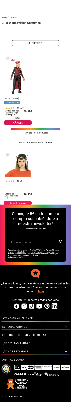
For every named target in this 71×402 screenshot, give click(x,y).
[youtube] (39, 306)
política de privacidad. (16, 257)
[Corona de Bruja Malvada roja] (7, 155)
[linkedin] (54, 306)
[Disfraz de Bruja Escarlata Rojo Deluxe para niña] (7, 59)
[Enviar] (60, 241)
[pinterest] (47, 306)
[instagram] (24, 306)
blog (41, 291)
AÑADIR (18, 122)
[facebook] (16, 306)
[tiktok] (31, 306)
